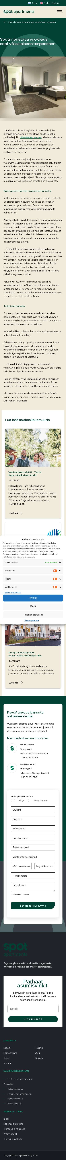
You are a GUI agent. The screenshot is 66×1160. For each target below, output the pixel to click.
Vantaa (7, 1062)
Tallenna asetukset (33, 614)
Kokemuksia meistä (13, 1123)
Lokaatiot (10, 1040)
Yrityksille (8, 1084)
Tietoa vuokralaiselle (14, 1128)
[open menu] (58, 11)
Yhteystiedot (10, 1133)
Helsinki (39, 1047)
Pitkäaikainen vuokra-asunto (20, 1079)
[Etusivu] (19, 12)
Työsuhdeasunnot (15, 1089)
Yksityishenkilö (41, 800)
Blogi (6, 1118)
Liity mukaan (33, 1019)
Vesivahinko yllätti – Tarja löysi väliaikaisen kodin (24, 474)
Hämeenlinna (10, 1052)
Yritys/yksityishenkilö (22, 796)
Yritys (21, 800)
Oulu (37, 1052)
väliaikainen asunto (31, 137)
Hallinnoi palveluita (13, 592)
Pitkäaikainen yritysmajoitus (20, 1094)
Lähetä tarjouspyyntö (33, 905)
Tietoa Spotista (13, 1112)
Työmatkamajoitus (15, 1098)
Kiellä (33, 606)
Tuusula (39, 1057)
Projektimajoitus (14, 1103)
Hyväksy (33, 598)
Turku (6, 1057)
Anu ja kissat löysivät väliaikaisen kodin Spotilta (25, 654)
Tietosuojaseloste (31, 620)
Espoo (7, 1047)
